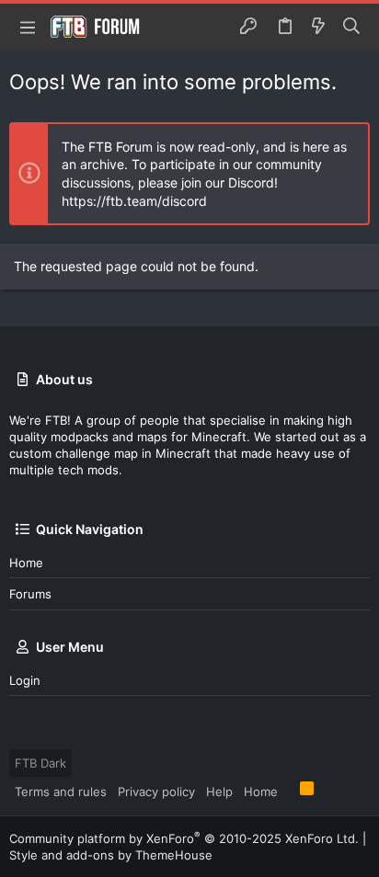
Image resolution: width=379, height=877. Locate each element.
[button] (27, 26)
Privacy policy (156, 791)
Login (24, 680)
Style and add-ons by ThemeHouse (110, 855)
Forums (30, 594)
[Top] (288, 790)
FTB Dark (40, 763)
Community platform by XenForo (184, 838)
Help (219, 791)
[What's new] (318, 27)
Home (26, 562)
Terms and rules (61, 791)
